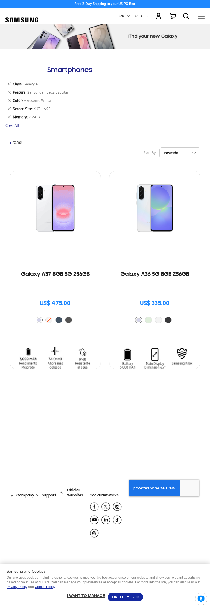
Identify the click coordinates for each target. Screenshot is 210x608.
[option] (39, 320)
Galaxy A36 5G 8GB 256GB (155, 275)
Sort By (150, 153)
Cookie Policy (45, 587)
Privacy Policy (17, 587)
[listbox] (55, 321)
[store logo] (21, 13)
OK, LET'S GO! (125, 597)
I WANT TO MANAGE (86, 595)
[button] (128, 16)
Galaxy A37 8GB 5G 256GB (55, 275)
